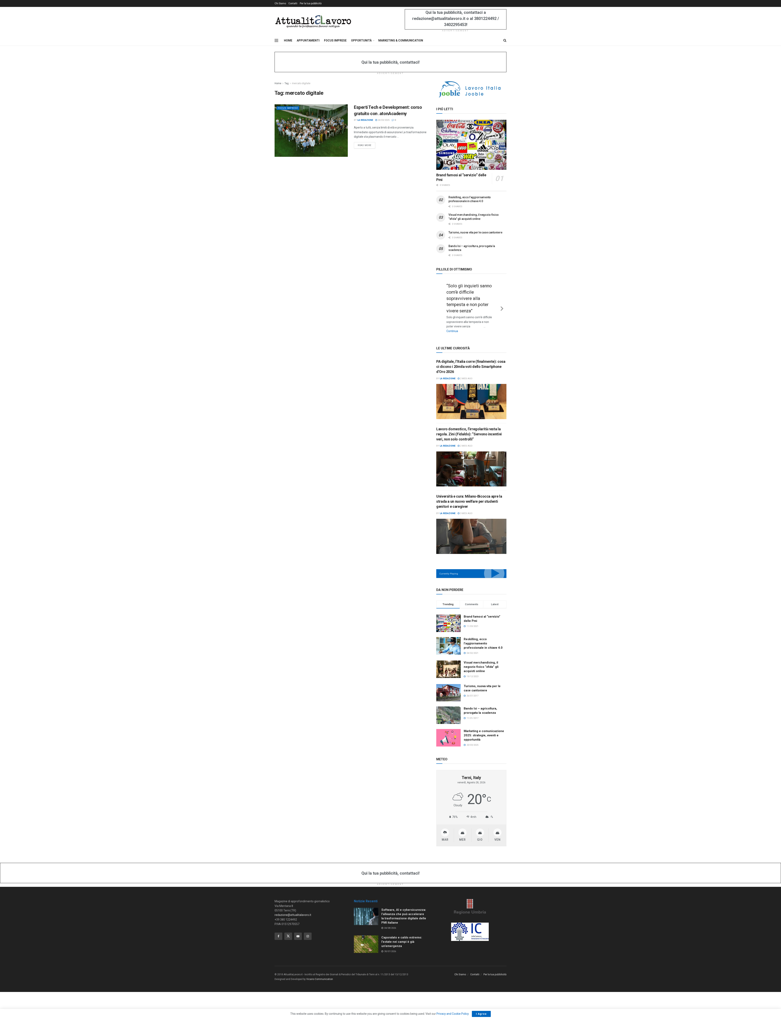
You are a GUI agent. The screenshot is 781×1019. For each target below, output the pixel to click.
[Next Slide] (502, 304)
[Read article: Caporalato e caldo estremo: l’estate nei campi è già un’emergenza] (366, 937)
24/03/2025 (383, 120)
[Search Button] (504, 40)
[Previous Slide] (440, 304)
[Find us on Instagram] (308, 929)
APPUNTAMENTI (308, 40)
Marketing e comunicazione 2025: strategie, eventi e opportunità (484, 729)
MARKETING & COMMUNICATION (400, 40)
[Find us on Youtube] (298, 929)
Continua (464, 324)
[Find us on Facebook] (278, 929)
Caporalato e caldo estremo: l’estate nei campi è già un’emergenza (401, 935)
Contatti (292, 3)
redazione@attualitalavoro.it (293, 908)
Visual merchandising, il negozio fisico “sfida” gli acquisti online (481, 660)
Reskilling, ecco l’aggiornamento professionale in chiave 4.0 (483, 637)
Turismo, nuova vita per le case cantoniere (475, 232)
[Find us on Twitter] (288, 929)
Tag (287, 83)
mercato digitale (301, 83)
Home (278, 83)
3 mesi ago (465, 506)
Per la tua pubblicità (311, 3)
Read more (366, 145)
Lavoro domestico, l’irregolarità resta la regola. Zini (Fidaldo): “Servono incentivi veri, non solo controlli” (469, 427)
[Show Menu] (276, 40)
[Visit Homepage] (313, 21)
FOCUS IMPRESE (335, 40)
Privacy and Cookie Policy (452, 1013)
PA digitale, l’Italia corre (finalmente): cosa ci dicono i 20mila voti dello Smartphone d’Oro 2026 (470, 360)
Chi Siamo (280, 3)
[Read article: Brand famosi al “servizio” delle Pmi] (471, 145)
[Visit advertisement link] (471, 89)
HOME (288, 40)
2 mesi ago (465, 372)
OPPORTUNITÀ (361, 40)
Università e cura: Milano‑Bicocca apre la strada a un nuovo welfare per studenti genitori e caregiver (469, 494)
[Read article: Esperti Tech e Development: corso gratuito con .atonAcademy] (311, 130)
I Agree (481, 1013)
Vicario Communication (319, 972)
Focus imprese (288, 108)
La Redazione (365, 120)
